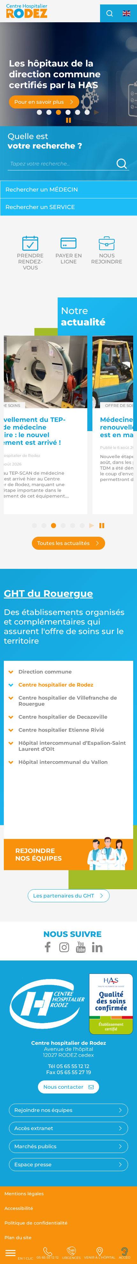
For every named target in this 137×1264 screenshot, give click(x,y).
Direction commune (45, 672)
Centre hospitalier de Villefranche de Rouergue (67, 701)
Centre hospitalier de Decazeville (62, 717)
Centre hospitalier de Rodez (55, 685)
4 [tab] (68, 113)
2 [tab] (49, 113)
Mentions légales (24, 1194)
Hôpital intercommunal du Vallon (63, 762)
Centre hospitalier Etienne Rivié (61, 730)
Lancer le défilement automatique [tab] (97, 113)
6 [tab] (87, 113)
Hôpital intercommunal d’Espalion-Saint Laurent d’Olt (72, 746)
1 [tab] (40, 113)
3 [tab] (59, 113)
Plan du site (18, 1237)
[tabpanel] (68, 101)
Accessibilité (18, 1208)
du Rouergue (48, 593)
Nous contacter (63, 1087)
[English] (127, 13)
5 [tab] (78, 113)
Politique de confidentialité (36, 1223)
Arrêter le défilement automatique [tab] (68, 121)
